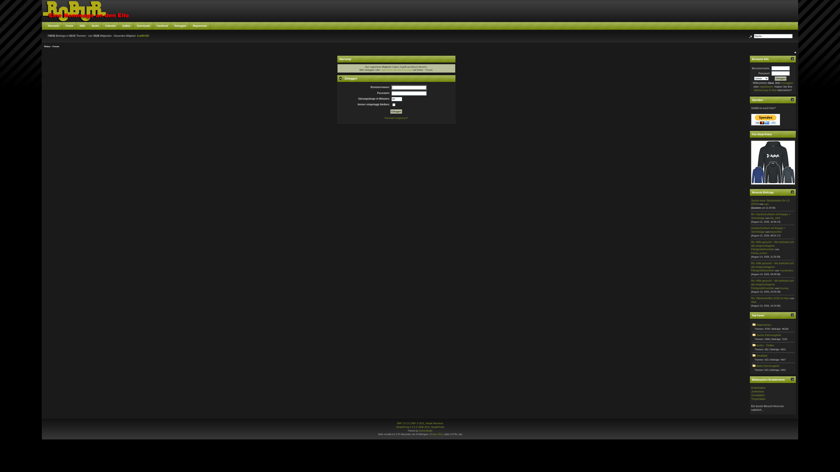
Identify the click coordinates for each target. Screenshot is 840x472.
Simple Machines (434, 423)
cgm (766, 204)
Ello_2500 (775, 218)
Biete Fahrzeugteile (768, 366)
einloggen (787, 83)
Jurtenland (757, 391)
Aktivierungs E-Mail (765, 90)
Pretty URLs (437, 434)
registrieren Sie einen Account (396, 70)
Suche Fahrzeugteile (768, 335)
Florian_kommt (759, 253)
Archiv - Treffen (765, 345)
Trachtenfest (786, 270)
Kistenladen (758, 387)
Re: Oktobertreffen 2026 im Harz (770, 298)
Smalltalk (761, 355)
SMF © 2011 (417, 423)
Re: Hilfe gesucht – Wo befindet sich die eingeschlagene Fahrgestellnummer (772, 246)
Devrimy (784, 288)
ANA (753, 302)
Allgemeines (763, 324)
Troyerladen (758, 399)
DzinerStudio (425, 430)
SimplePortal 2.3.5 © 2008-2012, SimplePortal (420, 427)
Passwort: (764, 73)
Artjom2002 (776, 232)
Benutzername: (761, 68)
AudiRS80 (143, 35)
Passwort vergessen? (396, 118)
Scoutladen (758, 395)
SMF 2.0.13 (403, 423)
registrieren (766, 86)
